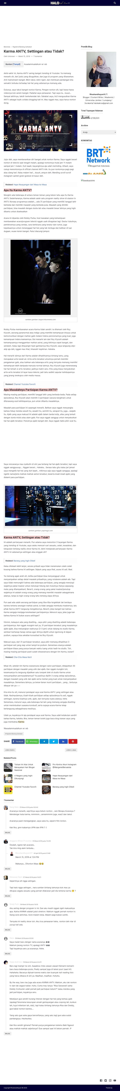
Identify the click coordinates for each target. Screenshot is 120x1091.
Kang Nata (14, 807)
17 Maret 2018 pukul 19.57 (32, 877)
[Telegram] (44, 741)
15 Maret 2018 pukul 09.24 (29, 807)
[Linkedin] (63, 741)
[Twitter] (53, 741)
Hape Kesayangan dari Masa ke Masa (30, 184)
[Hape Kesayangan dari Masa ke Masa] (46, 778)
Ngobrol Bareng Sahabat (14, 734)
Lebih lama (71, 750)
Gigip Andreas (16, 962)
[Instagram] (110, 1081)
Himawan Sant (16, 877)
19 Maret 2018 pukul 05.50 (24, 938)
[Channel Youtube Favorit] (8, 789)
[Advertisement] (60, 25)
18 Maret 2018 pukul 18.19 (29, 904)
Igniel (114, 1088)
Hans (12, 938)
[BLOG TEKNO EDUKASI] (60, 3)
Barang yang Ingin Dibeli (24, 561)
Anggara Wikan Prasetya (21, 841)
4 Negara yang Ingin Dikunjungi (23, 777)
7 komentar (38, 56)
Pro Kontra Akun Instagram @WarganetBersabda (64, 765)
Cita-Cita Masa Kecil (23, 657)
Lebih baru (10, 750)
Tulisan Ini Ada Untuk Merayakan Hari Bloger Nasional (24, 767)
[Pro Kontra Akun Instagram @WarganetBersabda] (46, 767)
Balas (7, 832)
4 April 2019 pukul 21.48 (42, 853)
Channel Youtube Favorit (25, 384)
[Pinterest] (72, 741)
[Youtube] (114, 1081)
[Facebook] (101, 1081)
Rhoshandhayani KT (24, 853)
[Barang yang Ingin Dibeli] (46, 789)
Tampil (16, 64)
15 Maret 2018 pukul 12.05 (41, 841)
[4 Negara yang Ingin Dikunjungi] (8, 778)
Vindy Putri (14, 904)
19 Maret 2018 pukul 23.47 (32, 962)
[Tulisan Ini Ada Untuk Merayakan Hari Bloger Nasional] (8, 767)
